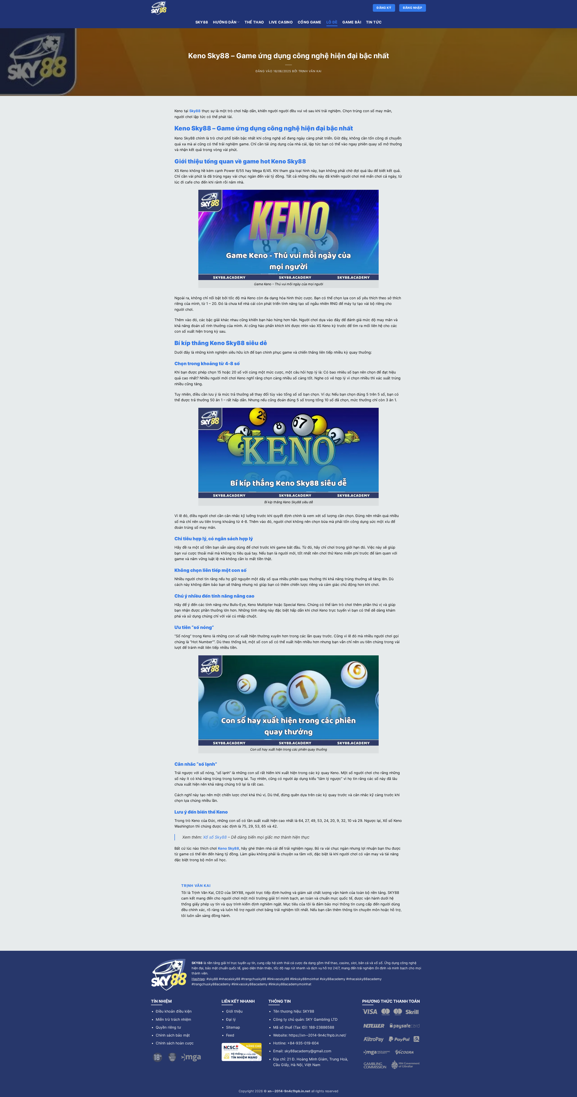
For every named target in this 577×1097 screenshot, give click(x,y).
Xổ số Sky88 (215, 837)
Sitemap (233, 1027)
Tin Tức (374, 22)
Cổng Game (309, 22)
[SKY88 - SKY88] (218, 8)
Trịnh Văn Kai (309, 71)
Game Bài (351, 22)
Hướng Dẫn (224, 22)
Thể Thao (254, 22)
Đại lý (231, 1019)
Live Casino (281, 22)
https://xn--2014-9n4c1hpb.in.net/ (317, 1035)
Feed (230, 1035)
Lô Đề (332, 22)
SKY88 (201, 22)
